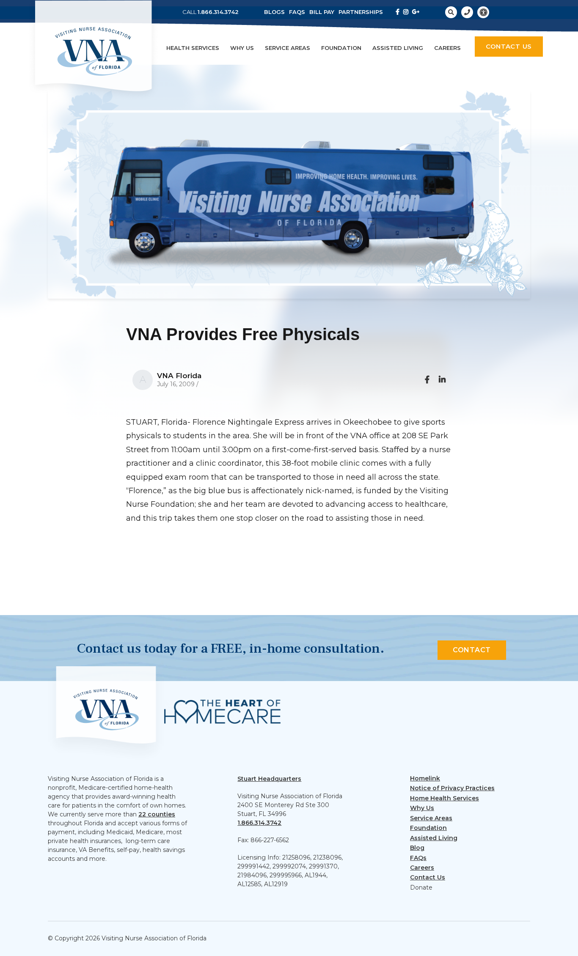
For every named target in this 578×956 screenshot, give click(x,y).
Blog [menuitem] (417, 848)
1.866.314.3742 (218, 11)
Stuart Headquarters (269, 779)
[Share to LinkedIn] (440, 380)
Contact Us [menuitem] (427, 877)
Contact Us (509, 46)
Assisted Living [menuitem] (397, 47)
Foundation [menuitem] (341, 47)
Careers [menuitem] (447, 47)
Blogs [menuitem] (274, 11)
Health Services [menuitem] (192, 47)
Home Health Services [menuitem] (444, 798)
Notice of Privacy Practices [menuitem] (452, 788)
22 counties (156, 814)
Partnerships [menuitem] (361, 11)
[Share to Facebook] (429, 380)
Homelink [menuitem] (425, 778)
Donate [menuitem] (421, 887)
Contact (472, 650)
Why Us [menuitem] (242, 47)
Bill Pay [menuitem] (321, 11)
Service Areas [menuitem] (287, 47)
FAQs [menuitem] (297, 11)
